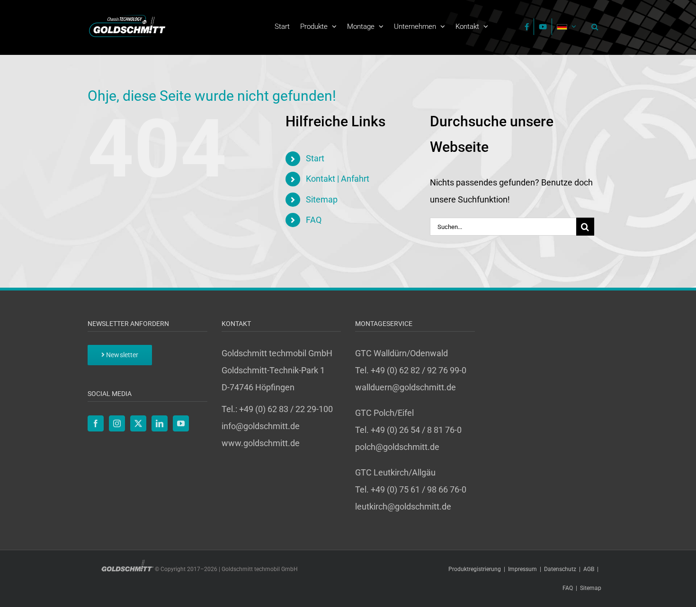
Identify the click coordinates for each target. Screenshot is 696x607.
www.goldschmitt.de (261, 443)
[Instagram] (117, 423)
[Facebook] (96, 423)
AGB (588, 569)
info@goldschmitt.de (261, 426)
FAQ (313, 220)
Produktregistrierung (474, 569)
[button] (592, 26)
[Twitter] (138, 423)
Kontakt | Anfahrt (337, 179)
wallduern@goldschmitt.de (405, 387)
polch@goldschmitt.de (397, 447)
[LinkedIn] (160, 423)
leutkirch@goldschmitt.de (403, 506)
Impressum (522, 569)
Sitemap (322, 199)
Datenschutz (560, 569)
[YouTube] (181, 423)
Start (315, 158)
